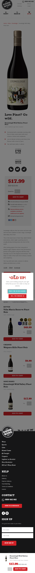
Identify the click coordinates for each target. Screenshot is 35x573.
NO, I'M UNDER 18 (17, 296)
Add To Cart (20, 569)
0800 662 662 (11, 500)
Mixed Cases (6, 450)
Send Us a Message (12, 506)
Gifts (3, 448)
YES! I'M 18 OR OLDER (17, 291)
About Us (4, 476)
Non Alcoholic (7, 462)
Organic (5, 456)
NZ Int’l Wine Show (9, 465)
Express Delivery (6, 481)
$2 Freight (5, 453)
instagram (7, 513)
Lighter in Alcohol (8, 459)
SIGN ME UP (9, 543)
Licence (4, 489)
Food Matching (6, 484)
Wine (4, 442)
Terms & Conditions (7, 486)
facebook (3, 513)
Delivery (4, 478)
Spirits (4, 445)
